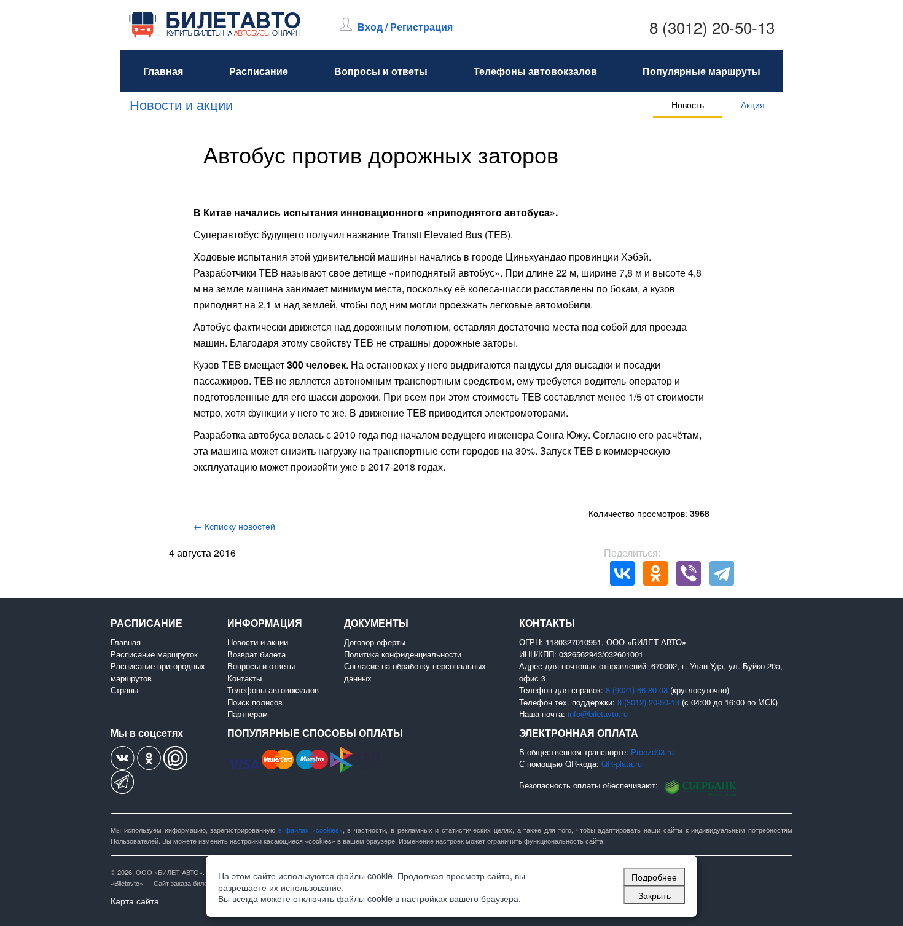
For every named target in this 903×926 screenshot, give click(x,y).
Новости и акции (181, 104)
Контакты (244, 678)
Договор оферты (374, 642)
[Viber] (688, 573)
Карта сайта (135, 901)
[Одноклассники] (655, 573)
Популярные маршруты (701, 71)
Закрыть (654, 895)
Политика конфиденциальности (402, 654)
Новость (687, 104)
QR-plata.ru (621, 763)
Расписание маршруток (154, 654)
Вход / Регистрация (405, 27)
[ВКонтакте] (622, 573)
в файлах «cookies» (310, 829)
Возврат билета (256, 654)
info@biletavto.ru (598, 714)
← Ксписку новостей (234, 526)
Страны (124, 690)
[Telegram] (722, 573)
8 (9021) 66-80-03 (637, 690)
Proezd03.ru (652, 752)
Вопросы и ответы (381, 71)
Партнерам (247, 714)
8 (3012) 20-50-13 (712, 26)
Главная (163, 71)
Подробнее (654, 876)
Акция (753, 104)
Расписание (258, 71)
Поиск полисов (255, 702)
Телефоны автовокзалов (535, 71)
